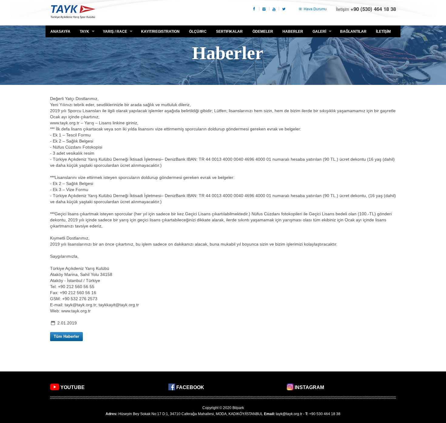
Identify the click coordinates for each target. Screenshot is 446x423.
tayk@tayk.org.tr (289, 414)
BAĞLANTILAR (353, 31)
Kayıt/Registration (160, 31)
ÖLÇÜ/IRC (198, 31)
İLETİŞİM (383, 31)
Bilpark (238, 408)
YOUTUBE (72, 387)
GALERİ (319, 31)
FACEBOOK (190, 387)
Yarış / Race (115, 31)
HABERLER (292, 31)
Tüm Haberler (66, 336)
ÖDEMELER (262, 31)
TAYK (73, 13)
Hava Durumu (315, 8)
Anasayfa (60, 31)
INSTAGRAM (309, 387)
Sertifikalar (229, 31)
